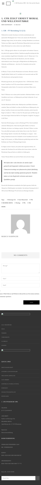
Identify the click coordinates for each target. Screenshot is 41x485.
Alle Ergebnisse (6, 324)
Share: (3, 206)
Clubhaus (4, 341)
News (3, 329)
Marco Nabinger (9, 236)
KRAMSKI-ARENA (8, 202)
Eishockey (4, 388)
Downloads (5, 396)
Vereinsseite (5, 337)
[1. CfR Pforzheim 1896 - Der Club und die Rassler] (26, 3)
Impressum (4, 429)
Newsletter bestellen (8, 392)
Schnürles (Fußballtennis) (10, 383)
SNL (30, 202)
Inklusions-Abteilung (8, 375)
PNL (24, 202)
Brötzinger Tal (12, 199)
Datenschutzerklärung (7, 432)
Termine (4, 333)
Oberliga (18, 202)
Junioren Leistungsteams (9, 371)
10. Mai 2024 (17, 24)
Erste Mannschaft (6, 24)
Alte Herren (5, 379)
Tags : (3, 199)
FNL (32, 199)
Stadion (3, 345)
